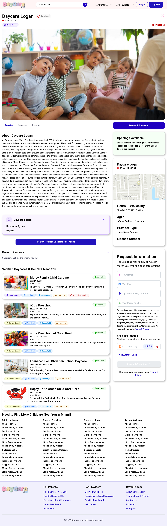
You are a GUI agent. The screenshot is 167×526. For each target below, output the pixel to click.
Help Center (49, 508)
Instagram (131, 508)
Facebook (131, 504)
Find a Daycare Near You (55, 492)
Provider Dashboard (94, 500)
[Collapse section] (103, 220)
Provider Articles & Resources (99, 496)
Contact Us (131, 500)
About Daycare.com (135, 492)
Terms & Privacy (142, 329)
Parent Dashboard (52, 504)
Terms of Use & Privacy (137, 496)
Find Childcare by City (53, 496)
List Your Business (94, 492)
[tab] (9, 125)
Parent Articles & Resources (57, 500)
